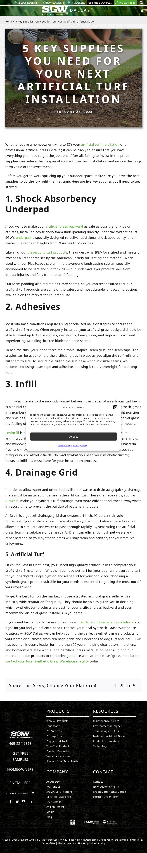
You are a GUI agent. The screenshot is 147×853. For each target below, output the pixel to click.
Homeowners (20, 769)
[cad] (72, 821)
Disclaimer (120, 839)
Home (9, 21)
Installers (20, 782)
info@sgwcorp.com (86, 839)
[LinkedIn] (128, 685)
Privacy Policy (80, 445)
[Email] (135, 685)
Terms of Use (48, 843)
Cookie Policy (65, 445)
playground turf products (47, 252)
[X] (121, 685)
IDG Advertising (97, 843)
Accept (73, 436)
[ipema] (91, 821)
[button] (115, 407)
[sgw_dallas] (68, 7)
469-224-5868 (20, 743)
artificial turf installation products (107, 622)
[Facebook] (115, 685)
